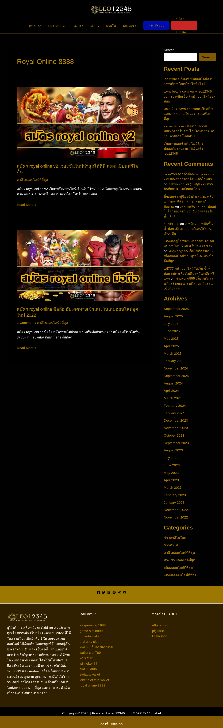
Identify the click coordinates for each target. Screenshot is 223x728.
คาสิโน (111, 26)
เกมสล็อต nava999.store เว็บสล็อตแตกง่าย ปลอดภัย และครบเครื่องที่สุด (189, 114)
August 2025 (173, 316)
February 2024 (175, 405)
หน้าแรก (35, 26)
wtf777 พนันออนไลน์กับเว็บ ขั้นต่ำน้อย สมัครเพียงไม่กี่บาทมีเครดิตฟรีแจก (189, 273)
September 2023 (176, 443)
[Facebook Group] (114, 592)
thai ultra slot (89, 641)
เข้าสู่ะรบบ (156, 25)
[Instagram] (108, 592)
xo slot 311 (88, 658)
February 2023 (175, 495)
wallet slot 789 (90, 652)
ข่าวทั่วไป (171, 545)
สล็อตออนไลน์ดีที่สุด (178, 567)
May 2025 (171, 338)
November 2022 (176, 517)
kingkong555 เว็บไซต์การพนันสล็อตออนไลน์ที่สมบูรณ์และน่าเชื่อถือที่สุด (188, 256)
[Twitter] (103, 592)
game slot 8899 (91, 631)
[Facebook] (98, 592)
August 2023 (173, 450)
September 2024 (176, 376)
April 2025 (171, 346)
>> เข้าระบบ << (111, 724)
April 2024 (171, 390)
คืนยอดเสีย (130, 26)
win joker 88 (89, 663)
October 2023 (174, 435)
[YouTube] (124, 592)
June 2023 (172, 465)
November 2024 (176, 368)
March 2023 (173, 487)
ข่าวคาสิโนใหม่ (175, 538)
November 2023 (176, 428)
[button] (63, 26)
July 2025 (171, 324)
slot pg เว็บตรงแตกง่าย (96, 647)
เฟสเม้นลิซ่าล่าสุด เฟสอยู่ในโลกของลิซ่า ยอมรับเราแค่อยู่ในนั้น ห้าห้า (190, 211)
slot (92, 26)
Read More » (26, 205)
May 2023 (171, 473)
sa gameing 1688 (93, 625)
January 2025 (174, 361)
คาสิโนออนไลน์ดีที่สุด (32, 179)
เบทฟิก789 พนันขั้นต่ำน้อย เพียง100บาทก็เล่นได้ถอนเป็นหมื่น (188, 229)
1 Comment (25, 323)
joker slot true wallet (94, 680)
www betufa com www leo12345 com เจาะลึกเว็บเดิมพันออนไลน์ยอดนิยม (190, 96)
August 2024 (173, 383)
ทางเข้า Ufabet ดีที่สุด (179, 560)
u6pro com (160, 625)
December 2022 (176, 510)
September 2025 (176, 309)
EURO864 (160, 636)
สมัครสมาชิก (180, 25)
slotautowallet (90, 674)
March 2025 (173, 353)
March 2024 (173, 398)
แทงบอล (78, 26)
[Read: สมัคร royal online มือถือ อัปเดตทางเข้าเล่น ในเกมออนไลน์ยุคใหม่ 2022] (80, 265)
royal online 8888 (92, 685)
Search (169, 50)
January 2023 (174, 502)
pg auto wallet (90, 636)
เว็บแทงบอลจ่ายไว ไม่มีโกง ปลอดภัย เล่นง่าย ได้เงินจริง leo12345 (183, 148)
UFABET (54, 26)
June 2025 (172, 331)
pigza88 (158, 631)
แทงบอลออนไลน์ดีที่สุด (180, 575)
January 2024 (174, 413)
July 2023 (171, 458)
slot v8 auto (88, 669)
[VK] (119, 592)
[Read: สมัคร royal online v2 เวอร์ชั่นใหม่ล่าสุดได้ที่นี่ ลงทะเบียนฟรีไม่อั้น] (80, 122)
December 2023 (176, 420)
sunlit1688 (171, 224)
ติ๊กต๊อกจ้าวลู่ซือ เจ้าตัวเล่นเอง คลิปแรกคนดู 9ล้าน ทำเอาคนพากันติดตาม (189, 201)
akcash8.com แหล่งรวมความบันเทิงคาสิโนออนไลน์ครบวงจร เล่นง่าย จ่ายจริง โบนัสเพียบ (189, 131)
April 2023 (171, 480)
